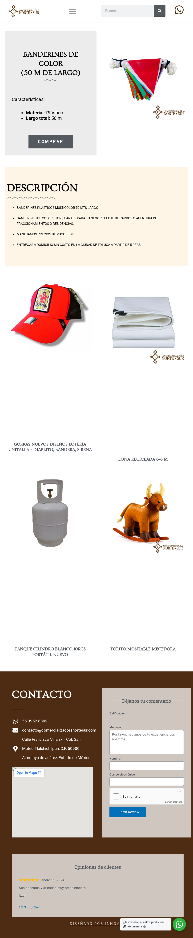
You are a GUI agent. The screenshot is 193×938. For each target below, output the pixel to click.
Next (37, 907)
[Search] (159, 11)
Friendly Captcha (173, 801)
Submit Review (128, 812)
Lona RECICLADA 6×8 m (143, 459)
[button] (72, 11)
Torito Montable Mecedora (143, 649)
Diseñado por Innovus (98, 924)
